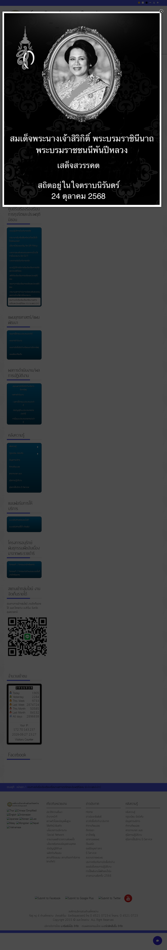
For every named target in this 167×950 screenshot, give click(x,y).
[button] (161, 11)
